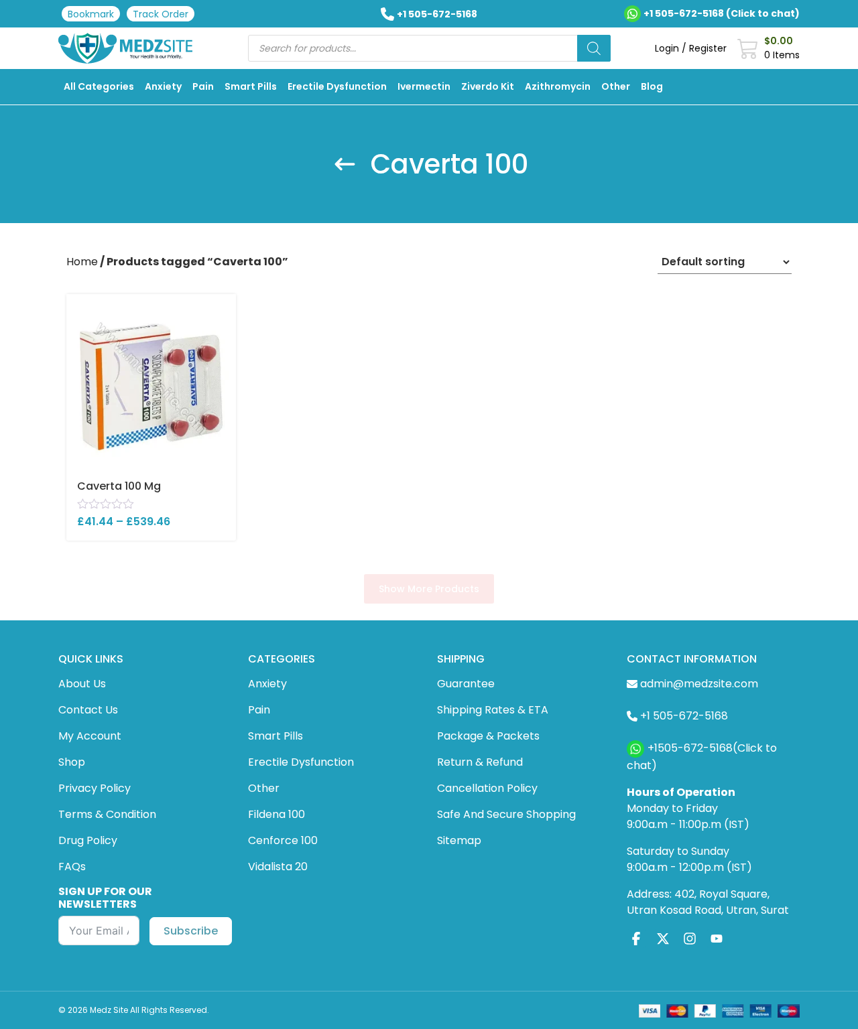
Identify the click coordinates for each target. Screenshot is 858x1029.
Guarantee (466, 683)
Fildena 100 (276, 814)
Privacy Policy (94, 788)
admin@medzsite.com (699, 683)
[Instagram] (689, 939)
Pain (203, 86)
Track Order (160, 14)
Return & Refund (480, 762)
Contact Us (88, 709)
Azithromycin (558, 86)
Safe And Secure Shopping (506, 814)
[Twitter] (663, 939)
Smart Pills (251, 86)
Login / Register (691, 48)
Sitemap (459, 840)
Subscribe (191, 931)
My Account (89, 736)
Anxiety (163, 86)
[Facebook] (636, 939)
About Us (82, 683)
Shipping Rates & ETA (492, 709)
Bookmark (91, 14)
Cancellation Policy (487, 788)
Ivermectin (423, 86)
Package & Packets (488, 736)
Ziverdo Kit (487, 86)
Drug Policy (87, 840)
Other (615, 86)
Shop (71, 762)
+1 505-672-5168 (437, 14)
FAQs (72, 866)
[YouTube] (716, 939)
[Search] (594, 48)
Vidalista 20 (278, 866)
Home (82, 261)
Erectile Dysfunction (337, 86)
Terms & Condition (107, 814)
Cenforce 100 (283, 840)
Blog (652, 86)
